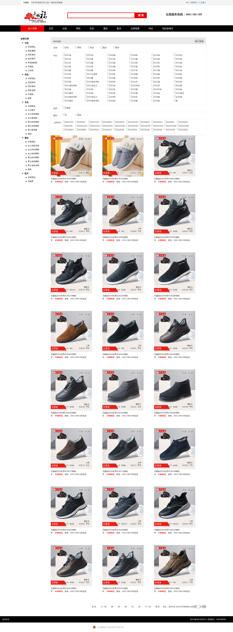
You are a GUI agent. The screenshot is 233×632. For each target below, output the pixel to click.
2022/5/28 (120, 130)
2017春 (179, 70)
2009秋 (134, 55)
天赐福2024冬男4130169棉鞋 (167, 471)
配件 (117, 47)
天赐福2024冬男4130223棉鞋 (167, 237)
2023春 (179, 89)
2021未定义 (92, 85)
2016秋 (112, 70)
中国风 (30, 66)
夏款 (105, 47)
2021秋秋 (135, 85)
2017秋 (68, 74)
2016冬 (179, 66)
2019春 (112, 78)
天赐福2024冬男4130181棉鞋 (115, 413)
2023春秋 (69, 93)
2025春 (179, 97)
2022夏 (179, 85)
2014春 (179, 63)
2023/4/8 (170, 122)
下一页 (148, 607)
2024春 (157, 93)
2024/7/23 (94, 122)
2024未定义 (92, 97)
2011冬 (68, 59)
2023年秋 (158, 89)
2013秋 (134, 63)
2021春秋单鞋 (71, 85)
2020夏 (179, 78)
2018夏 (134, 74)
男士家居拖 (32, 130)
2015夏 (112, 66)
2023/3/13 (183, 122)
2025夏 (157, 97)
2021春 (179, 82)
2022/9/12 (69, 130)
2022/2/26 (170, 130)
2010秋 (179, 55)
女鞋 (67, 47)
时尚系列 (31, 55)
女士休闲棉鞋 (33, 114)
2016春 (90, 70)
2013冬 (68, 63)
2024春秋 (180, 93)
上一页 (103, 607)
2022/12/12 (82, 126)
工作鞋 (30, 70)
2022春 (68, 89)
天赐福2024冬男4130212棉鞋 (63, 237)
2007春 (68, 55)
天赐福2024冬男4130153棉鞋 (63, 179)
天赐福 (26, 2)
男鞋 (79, 47)
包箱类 (30, 181)
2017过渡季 (92, 74)
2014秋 (68, 66)
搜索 (141, 15)
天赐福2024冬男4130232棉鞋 (63, 530)
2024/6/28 (107, 122)
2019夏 (90, 78)
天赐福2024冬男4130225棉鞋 (115, 530)
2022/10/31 (95, 126)
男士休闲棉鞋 (33, 126)
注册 (202, 2)
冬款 (92, 47)
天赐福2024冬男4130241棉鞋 (115, 354)
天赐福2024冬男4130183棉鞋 (167, 354)
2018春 (157, 74)
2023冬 (112, 89)
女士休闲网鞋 (33, 153)
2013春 (112, 63)
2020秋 (112, 82)
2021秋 (112, 85)
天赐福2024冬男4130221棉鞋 (115, 588)
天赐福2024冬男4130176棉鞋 (63, 296)
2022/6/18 (107, 130)
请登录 (194, 2)
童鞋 (30, 98)
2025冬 (134, 97)
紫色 (79, 115)
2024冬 (112, 93)
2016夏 (68, 70)
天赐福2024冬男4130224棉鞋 (167, 530)
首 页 (94, 607)
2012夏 (134, 59)
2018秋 (179, 74)
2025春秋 (69, 101)
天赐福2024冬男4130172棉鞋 (115, 471)
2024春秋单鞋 (71, 97)
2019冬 (68, 78)
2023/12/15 (133, 122)
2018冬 (112, 74)
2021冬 (134, 82)
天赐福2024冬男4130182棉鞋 (63, 413)
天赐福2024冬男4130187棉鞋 (115, 296)
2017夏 (157, 70)
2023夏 (134, 89)
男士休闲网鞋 (33, 161)
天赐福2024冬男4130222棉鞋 (63, 588)
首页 (51, 28)
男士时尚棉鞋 (33, 122)
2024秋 (112, 97)
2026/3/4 (81, 122)
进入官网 (32, 28)
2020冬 (157, 78)
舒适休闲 (31, 82)
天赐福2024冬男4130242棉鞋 (63, 354)
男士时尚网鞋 (33, 157)
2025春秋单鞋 (93, 101)
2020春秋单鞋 (93, 82)
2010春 (157, 55)
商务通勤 (31, 51)
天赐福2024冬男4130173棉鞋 (63, 471)
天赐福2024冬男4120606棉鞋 (115, 237)
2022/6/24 (94, 130)
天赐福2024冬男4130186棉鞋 (167, 296)
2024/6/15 (120, 122)
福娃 (30, 134)
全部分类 (25, 38)
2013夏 (90, 63)
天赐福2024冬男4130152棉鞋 (115, 179)
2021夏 (157, 82)
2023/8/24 (145, 122)
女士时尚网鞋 (33, 150)
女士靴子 (31, 110)
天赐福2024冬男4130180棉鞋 (167, 413)
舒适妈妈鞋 (32, 63)
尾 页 (157, 607)
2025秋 (112, 101)
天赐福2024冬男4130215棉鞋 (167, 588)
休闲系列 (31, 59)
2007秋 (90, 55)
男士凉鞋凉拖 (33, 165)
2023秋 (90, 93)
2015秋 (157, 66)
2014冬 (157, 63)
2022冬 (157, 85)
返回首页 (5, 619)
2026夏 (134, 101)
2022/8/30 (82, 130)
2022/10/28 (171, 126)
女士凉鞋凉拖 (33, 146)
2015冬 (90, 66)
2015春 (134, 66)
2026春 (157, 101)
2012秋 (179, 59)
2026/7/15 (69, 122)
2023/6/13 (158, 122)
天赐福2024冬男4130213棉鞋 (167, 179)
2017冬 (134, 70)
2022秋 (90, 89)
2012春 (157, 59)
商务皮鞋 (31, 90)
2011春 (90, 59)
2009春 (112, 55)
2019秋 (134, 78)
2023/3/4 (68, 126)
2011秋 (112, 59)
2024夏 (134, 93)
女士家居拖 (32, 118)
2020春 (68, 82)
